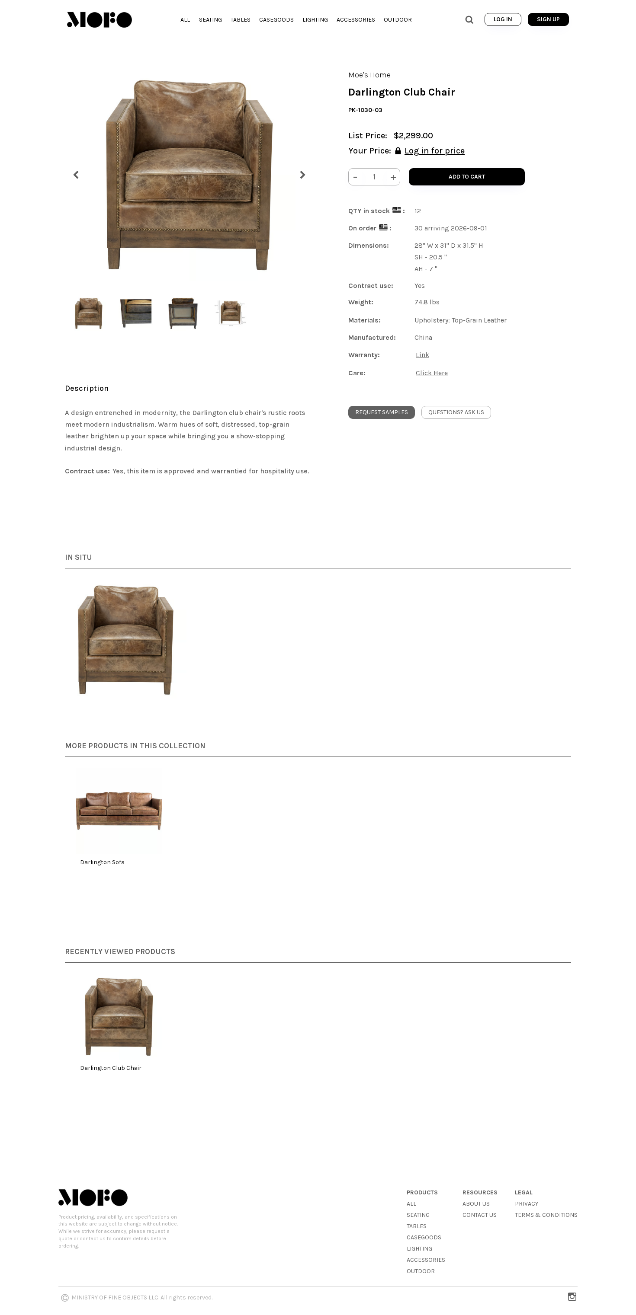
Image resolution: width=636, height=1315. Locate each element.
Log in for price (435, 151)
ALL (411, 1203)
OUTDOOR (421, 1271)
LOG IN (503, 19)
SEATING (418, 1215)
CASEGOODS (424, 1237)
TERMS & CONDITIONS (546, 1215)
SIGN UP (548, 19)
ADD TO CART (467, 176)
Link (422, 355)
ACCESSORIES (426, 1260)
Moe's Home (369, 75)
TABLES (417, 1226)
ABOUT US (476, 1203)
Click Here (432, 373)
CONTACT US (480, 1215)
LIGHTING (419, 1248)
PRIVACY (526, 1203)
